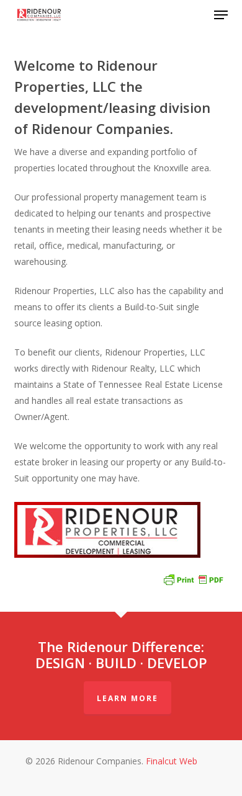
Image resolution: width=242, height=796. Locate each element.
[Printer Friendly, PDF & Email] (193, 578)
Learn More (127, 698)
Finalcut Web (171, 761)
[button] (221, 15)
